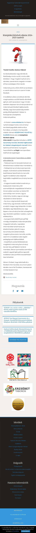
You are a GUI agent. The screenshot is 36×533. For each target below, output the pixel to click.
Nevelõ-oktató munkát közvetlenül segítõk (18, 469)
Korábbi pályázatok (18, 340)
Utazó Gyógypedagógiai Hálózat (18, 446)
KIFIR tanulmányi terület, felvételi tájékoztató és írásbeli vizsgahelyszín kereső (17, 142)
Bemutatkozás (18, 429)
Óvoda (18, 431)
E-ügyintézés (18, 8)
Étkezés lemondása (18, 492)
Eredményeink (18, 452)
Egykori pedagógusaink (18, 475)
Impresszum (18, 519)
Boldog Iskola (18, 449)
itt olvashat (15, 531)
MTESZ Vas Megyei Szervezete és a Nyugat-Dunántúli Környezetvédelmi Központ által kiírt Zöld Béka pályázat (18, 320)
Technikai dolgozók (18, 472)
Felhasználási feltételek (18, 514)
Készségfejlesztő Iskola (18, 426)
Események (18, 495)
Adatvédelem (18, 510)
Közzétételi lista (18, 523)
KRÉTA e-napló (18, 6)
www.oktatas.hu (18, 122)
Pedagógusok (18, 466)
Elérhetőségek (18, 12)
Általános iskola (18, 434)
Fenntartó (18, 498)
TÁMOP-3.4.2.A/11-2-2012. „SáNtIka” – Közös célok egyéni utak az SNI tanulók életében (18, 309)
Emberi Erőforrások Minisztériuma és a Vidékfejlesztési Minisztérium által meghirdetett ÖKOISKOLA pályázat (18, 331)
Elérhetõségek (18, 486)
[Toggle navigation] (18, 25)
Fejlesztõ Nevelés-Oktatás (18, 440)
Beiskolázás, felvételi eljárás (18, 489)
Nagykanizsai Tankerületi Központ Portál (18, 2)
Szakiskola (18, 443)
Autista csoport (18, 437)
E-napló (18, 455)
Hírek (18, 32)
